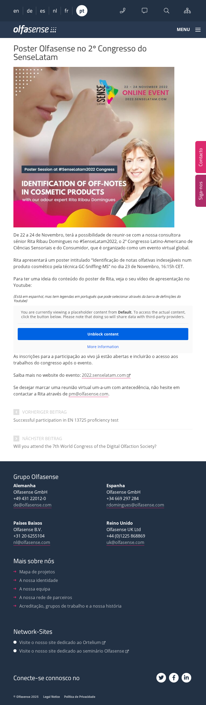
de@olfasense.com (32, 505)
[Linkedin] (186, 678)
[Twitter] (161, 678)
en (16, 11)
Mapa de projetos (37, 572)
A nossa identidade (38, 580)
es (42, 11)
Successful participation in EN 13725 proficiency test (66, 420)
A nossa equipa (34, 589)
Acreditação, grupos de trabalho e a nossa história (70, 606)
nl (55, 11)
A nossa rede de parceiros (45, 597)
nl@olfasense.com (31, 542)
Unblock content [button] (103, 334)
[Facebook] (174, 678)
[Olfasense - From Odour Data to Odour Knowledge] (34, 32)
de (29, 11)
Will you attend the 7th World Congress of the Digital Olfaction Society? (84, 446)
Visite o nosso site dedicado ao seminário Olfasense (71, 651)
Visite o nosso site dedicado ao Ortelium (60, 642)
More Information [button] (103, 346)
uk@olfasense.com (125, 542)
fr (66, 11)
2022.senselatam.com (104, 375)
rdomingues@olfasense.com (135, 505)
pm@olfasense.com (88, 394)
